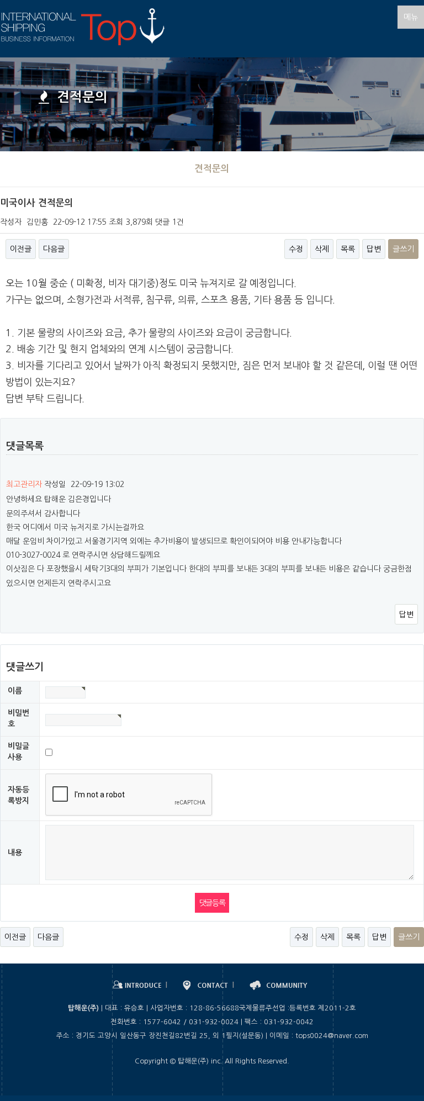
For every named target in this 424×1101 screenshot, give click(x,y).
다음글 (54, 249)
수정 (296, 249)
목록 (348, 249)
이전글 (20, 249)
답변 (374, 249)
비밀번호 (18, 718)
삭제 (322, 249)
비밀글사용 (18, 751)
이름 (15, 691)
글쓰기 (403, 249)
